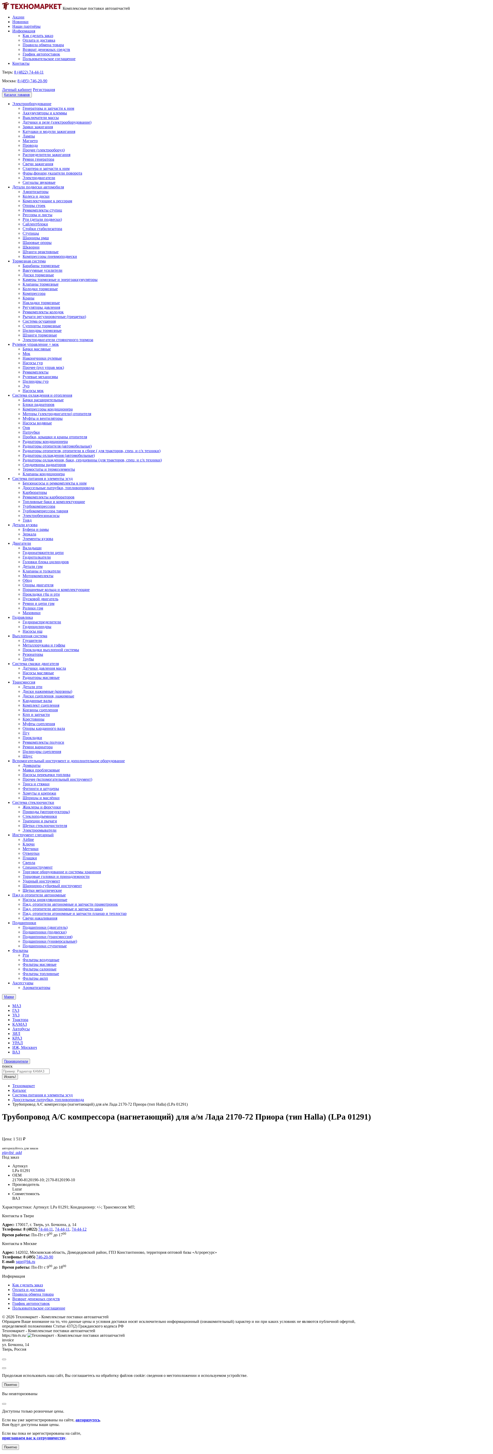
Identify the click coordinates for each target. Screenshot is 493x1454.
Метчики (31, 849)
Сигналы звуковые (39, 182)
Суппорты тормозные (42, 326)
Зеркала (29, 534)
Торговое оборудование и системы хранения (62, 872)
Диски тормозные (38, 275)
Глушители (32, 640)
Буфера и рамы (36, 529)
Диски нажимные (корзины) (47, 691)
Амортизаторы (36, 191)
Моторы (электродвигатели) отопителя (57, 414)
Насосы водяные (37, 423)
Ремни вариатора (38, 747)
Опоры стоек (34, 205)
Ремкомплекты (36, 372)
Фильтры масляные (39, 964)
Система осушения (39, 321)
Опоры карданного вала (44, 728)
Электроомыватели (39, 830)
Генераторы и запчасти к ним (48, 108)
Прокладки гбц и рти (41, 594)
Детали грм (33, 566)
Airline (28, 839)
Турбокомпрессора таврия (45, 511)
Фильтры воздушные (41, 960)
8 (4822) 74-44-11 (29, 72)
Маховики (32, 613)
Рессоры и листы (37, 215)
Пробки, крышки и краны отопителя (55, 437)
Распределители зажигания (46, 154)
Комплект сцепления (41, 705)
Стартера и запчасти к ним (46, 168)
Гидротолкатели (37, 557)
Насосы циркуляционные (45, 899)
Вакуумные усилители (42, 270)
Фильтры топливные (41, 973)
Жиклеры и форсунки (42, 807)
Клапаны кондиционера (44, 474)
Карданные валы (37, 700)
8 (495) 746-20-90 (32, 81)
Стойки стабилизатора (42, 228)
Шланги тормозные (40, 335)
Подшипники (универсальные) (50, 941)
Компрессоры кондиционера (48, 409)
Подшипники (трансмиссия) (47, 936)
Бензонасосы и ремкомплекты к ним (55, 483)
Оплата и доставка (39, 40)
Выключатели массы (41, 117)
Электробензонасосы (41, 515)
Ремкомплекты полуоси (43, 742)
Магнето (30, 141)
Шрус (28, 756)
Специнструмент (38, 867)
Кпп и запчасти (36, 714)
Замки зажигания (38, 127)
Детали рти (32, 687)
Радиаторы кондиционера (45, 441)
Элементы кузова (38, 539)
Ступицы (31, 233)
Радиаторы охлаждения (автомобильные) (59, 455)
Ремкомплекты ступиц (42, 210)
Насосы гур (33, 363)
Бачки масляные (37, 349)
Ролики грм (33, 608)
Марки (9, 997)
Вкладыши (32, 548)
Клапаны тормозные (41, 284)
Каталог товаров (17, 95)
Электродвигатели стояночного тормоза (58, 340)
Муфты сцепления (39, 724)
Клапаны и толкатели (42, 571)
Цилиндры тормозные (42, 330)
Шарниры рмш (36, 238)
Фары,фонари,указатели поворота (52, 173)
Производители (16, 1061)
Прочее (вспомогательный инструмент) (57, 779)
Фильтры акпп (35, 978)
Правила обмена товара (43, 45)
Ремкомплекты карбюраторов (48, 497)
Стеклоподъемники (40, 816)
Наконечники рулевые (42, 358)
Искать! (10, 1077)
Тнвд (27, 520)
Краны (28, 298)
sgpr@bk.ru (25, 1261)
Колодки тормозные (40, 289)
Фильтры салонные (39, 969)
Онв (26, 427)
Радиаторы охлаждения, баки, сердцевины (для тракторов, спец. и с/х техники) (92, 460)
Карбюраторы (35, 492)
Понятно (10, 1385)
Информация (23, 31)
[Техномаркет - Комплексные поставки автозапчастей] (32, 8)
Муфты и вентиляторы (43, 418)
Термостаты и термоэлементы (49, 469)
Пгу (26, 733)
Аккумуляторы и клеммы (45, 113)
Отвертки (31, 853)
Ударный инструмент (41, 881)
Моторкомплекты (38, 576)
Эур (26, 386)
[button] (17, 89)
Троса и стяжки (36, 784)
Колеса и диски (36, 196)
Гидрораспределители (42, 622)
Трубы (28, 659)
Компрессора (34, 293)
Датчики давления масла (44, 668)
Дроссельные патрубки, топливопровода (58, 488)
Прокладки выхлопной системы (51, 650)
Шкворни (31, 247)
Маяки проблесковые (41, 770)
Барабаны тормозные (41, 265)
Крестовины (33, 719)
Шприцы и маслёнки (41, 798)
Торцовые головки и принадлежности (56, 876)
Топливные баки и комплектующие (54, 501)
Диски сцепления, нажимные (48, 696)
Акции (18, 17)
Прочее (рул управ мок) (43, 367)
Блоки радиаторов (38, 404)
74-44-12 (79, 1229)
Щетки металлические (42, 890)
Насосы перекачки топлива (46, 775)
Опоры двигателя (38, 585)
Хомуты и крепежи (39, 793)
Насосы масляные (38, 673)
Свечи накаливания (40, 918)
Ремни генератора (38, 159)
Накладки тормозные (41, 303)
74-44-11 (45, 1229)
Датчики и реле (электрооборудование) (57, 122)
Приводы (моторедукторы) (46, 812)
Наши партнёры (26, 26)
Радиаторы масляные (41, 677)
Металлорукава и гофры (44, 645)
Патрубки (31, 432)
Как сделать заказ (38, 35)
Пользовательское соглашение (49, 59)
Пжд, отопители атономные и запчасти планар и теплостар (75, 913)
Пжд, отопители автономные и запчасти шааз (63, 909)
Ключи (29, 844)
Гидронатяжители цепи (43, 552)
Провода (30, 145)
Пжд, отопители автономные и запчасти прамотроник (70, 904)
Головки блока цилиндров (46, 562)
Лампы (29, 136)
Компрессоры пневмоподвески (50, 256)
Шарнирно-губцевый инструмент (52, 886)
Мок (26, 353)
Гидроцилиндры (37, 626)
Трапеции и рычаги (40, 821)
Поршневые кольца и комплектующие (56, 589)
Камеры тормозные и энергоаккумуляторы (60, 279)
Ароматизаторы (36, 987)
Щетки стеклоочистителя (45, 825)
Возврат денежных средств (46, 49)
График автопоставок (41, 54)
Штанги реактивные (41, 252)
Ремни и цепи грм (38, 603)
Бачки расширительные (43, 400)
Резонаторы (33, 654)
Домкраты (32, 765)
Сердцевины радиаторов (44, 464)
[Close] (4, 1359)
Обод (27, 580)
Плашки (30, 858)
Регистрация (44, 89)
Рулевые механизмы (40, 377)
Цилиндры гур (36, 381)
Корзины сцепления (40, 710)
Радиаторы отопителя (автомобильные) (57, 446)
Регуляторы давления (41, 307)
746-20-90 (44, 1257)
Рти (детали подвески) (42, 219)
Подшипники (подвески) (45, 932)
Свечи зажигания (38, 164)
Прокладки (32, 737)
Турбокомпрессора (39, 506)
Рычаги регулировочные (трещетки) (54, 316)
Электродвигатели (39, 178)
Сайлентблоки (35, 224)
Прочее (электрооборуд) (44, 150)
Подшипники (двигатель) (45, 927)
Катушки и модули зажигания (49, 131)
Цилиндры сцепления (42, 751)
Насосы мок (33, 390)
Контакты (21, 63)
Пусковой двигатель (40, 599)
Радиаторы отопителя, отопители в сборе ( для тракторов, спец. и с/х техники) (91, 451)
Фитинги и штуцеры (41, 788)
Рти (26, 955)
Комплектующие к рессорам (47, 201)
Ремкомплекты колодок (43, 312)
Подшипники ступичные (45, 946)
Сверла (29, 862)
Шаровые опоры (37, 242)
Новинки (20, 22)
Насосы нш (32, 631)
